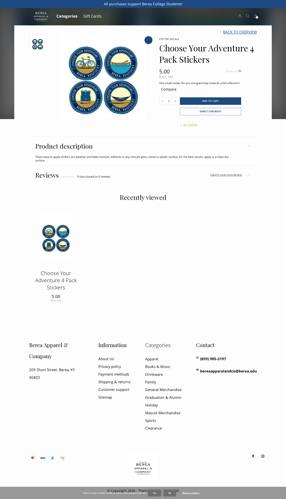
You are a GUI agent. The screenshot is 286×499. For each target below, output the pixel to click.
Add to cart (210, 101)
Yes (154, 493)
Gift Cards (92, 16)
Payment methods (113, 374)
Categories (66, 16)
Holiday (151, 405)
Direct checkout (210, 111)
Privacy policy (109, 366)
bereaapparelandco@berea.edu (228, 371)
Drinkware (154, 374)
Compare (168, 89)
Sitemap (105, 397)
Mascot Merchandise (162, 412)
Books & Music (157, 366)
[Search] (247, 16)
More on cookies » (191, 493)
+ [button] (175, 101)
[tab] (143, 146)
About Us (106, 358)
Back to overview (240, 31)
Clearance (153, 428)
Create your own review (226, 174)
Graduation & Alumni (163, 397)
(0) (239, 70)
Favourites (148, 40)
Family (150, 382)
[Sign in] (239, 16)
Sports (150, 420)
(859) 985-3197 (213, 358)
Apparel (151, 359)
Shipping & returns (114, 381)
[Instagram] (262, 456)
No (169, 493)
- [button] (162, 101)
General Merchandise (163, 389)
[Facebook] (253, 456)
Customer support (113, 389)
